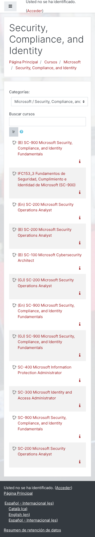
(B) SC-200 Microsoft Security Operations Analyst (44, 232)
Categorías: (19, 91)
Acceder (34, 10)
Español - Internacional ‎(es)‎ (29, 503)
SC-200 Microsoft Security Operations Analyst (41, 451)
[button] (22, 132)
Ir (13, 131)
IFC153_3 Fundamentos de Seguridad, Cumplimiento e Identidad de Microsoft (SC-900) (46, 179)
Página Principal (23, 62)
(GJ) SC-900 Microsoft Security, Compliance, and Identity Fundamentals (46, 342)
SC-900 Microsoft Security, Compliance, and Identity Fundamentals (42, 423)
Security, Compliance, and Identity (46, 67)
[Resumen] (81, 161)
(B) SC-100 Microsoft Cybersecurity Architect (50, 257)
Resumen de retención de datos (32, 530)
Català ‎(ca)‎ (18, 508)
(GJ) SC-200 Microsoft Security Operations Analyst (46, 282)
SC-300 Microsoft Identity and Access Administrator (45, 395)
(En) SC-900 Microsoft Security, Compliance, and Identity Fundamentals (46, 311)
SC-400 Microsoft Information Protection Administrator (44, 370)
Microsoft (72, 62)
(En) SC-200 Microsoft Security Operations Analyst (45, 207)
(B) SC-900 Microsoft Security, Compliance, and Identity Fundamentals (45, 148)
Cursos (50, 62)
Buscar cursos (22, 114)
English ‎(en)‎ (19, 514)
